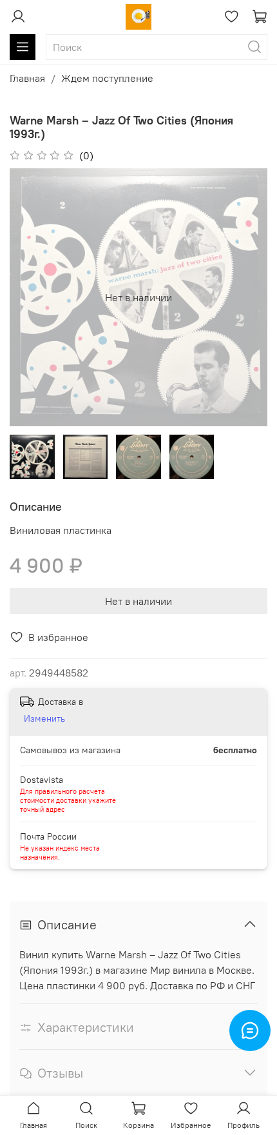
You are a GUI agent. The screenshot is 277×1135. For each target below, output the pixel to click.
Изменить (44, 718)
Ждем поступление (107, 78)
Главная (27, 78)
